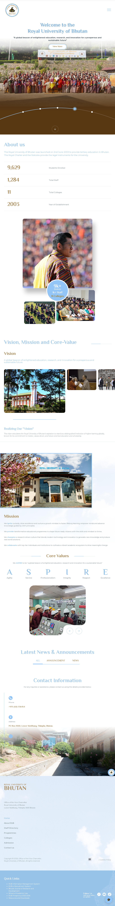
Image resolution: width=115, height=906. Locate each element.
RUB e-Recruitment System (20, 886)
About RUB (9, 823)
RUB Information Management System (24, 884)
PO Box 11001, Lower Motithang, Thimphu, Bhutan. (31, 726)
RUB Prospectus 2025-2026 (19, 896)
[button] (7, 419)
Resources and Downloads (19, 898)
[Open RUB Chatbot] (111, 772)
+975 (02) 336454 (17, 707)
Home (7, 818)
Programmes (10, 833)
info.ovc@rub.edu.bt (18, 745)
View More (57, 46)
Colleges (8, 838)
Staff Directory (11, 828)
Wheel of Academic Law (18, 893)
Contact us (9, 848)
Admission (9, 843)
